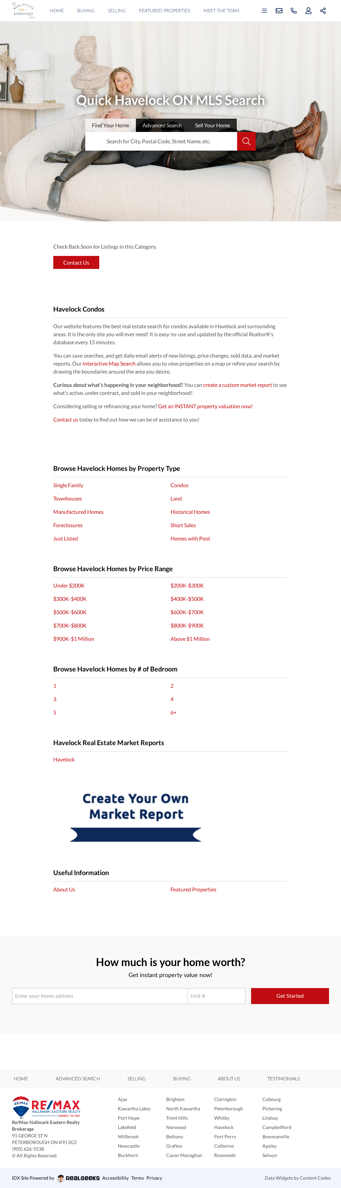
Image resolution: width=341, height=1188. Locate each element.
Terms (137, 1178)
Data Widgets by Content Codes (298, 1178)
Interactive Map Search (109, 363)
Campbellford (276, 1127)
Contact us (65, 419)
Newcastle (129, 1146)
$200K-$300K (187, 585)
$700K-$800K (70, 625)
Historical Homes (190, 512)
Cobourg (271, 1099)
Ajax (122, 1099)
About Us (64, 889)
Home (57, 10)
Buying (86, 10)
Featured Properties (164, 10)
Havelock (64, 759)
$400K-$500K (187, 598)
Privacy (154, 1178)
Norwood (176, 1127)
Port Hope (129, 1118)
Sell (212, 125)
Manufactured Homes (78, 512)
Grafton (174, 1146)
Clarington (225, 1099)
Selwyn (269, 1155)
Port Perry (225, 1136)
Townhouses (67, 498)
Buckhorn (128, 1155)
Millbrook (128, 1136)
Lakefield (127, 1127)
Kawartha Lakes (134, 1108)
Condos (179, 485)
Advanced (162, 125)
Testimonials (283, 1078)
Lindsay (270, 1118)
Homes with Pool (190, 538)
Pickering (272, 1108)
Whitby (221, 1118)
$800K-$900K (187, 625)
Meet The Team (221, 10)
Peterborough (228, 1108)
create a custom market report (237, 385)
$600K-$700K (187, 612)
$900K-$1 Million (73, 638)
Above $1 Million (190, 638)
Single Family (68, 485)
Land (176, 498)
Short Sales (183, 525)
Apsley (269, 1146)
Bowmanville (275, 1136)
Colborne (224, 1146)
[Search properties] (246, 141)
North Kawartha (183, 1108)
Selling (117, 10)
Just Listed (65, 538)
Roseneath (225, 1155)
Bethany (174, 1136)
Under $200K (69, 585)
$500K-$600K (70, 612)
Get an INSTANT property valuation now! (205, 406)
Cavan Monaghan (184, 1155)
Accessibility (115, 1178)
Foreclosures (68, 525)
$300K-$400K (70, 598)
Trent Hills (177, 1118)
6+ (173, 712)
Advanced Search (78, 1078)
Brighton (175, 1099)
